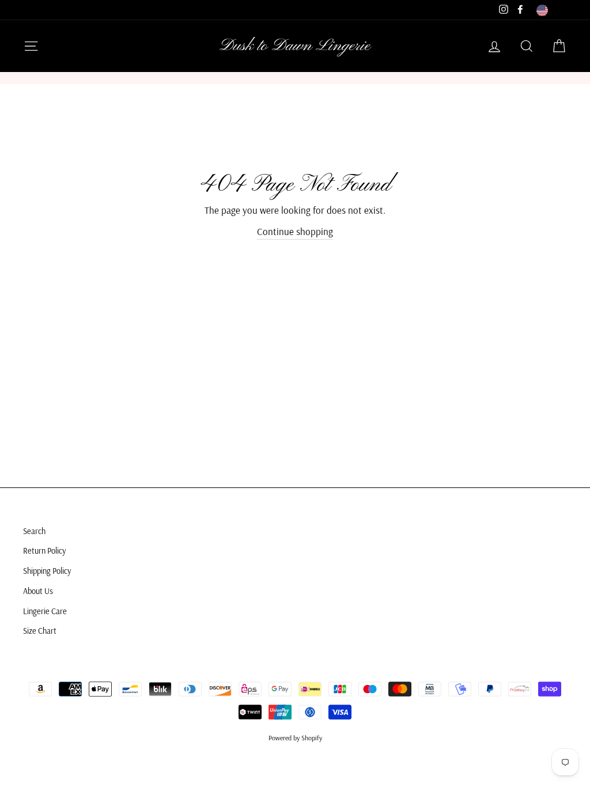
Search (34, 531)
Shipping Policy (47, 571)
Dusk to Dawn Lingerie (295, 46)
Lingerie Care (45, 611)
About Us (38, 591)
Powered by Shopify (295, 737)
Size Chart (39, 631)
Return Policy (44, 551)
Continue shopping (295, 231)
